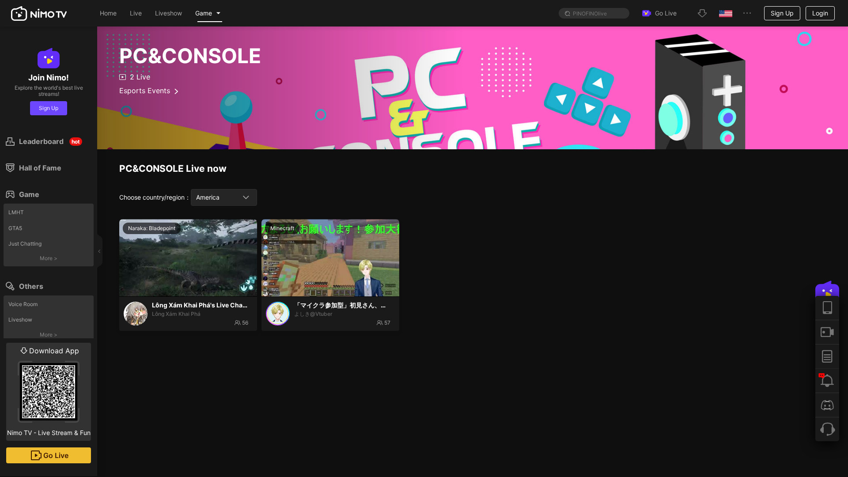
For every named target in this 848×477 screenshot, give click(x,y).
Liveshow (20, 319)
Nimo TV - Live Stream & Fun (49, 391)
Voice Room (23, 304)
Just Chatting (25, 243)
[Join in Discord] (827, 405)
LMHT (16, 212)
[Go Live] (827, 332)
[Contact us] (827, 429)
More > (48, 258)
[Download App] (827, 308)
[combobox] (224, 197)
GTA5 (15, 228)
